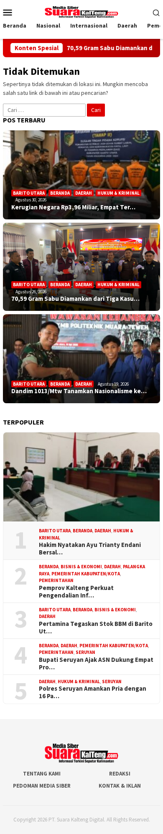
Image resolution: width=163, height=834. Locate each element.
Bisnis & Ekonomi (81, 567)
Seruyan (85, 652)
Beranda (60, 193)
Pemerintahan (56, 580)
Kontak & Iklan (120, 785)
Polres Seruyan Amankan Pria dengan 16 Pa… (92, 692)
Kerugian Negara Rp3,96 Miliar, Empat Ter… (73, 207)
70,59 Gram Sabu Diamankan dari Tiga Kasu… (75, 299)
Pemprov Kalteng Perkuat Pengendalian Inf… (76, 591)
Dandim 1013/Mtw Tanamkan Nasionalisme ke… (79, 391)
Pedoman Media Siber (42, 785)
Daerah (83, 193)
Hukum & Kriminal (118, 193)
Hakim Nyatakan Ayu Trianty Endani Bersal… (90, 548)
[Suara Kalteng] (81, 11)
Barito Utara (29, 193)
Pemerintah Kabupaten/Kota (85, 574)
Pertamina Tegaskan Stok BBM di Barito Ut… (96, 627)
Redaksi (119, 773)
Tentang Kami (42, 773)
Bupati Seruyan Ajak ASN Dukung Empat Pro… (96, 663)
